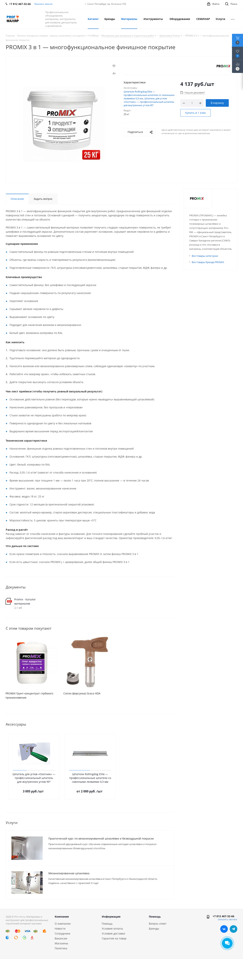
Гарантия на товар (114, 938)
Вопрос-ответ (157, 923)
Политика (61, 948)
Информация (111, 916)
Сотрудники (62, 933)
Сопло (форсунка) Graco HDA (81, 693)
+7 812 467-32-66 (223, 916)
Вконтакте (224, 929)
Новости (60, 928)
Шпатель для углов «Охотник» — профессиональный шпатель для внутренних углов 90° (149, 102)
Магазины (61, 943)
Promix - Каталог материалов (25, 601)
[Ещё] (232, 19)
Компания (62, 916)
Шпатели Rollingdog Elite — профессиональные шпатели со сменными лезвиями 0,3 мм (149, 95)
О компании (63, 923)
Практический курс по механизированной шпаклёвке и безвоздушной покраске (101, 838)
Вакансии (61, 938)
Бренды (154, 928)
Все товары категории (205, 256)
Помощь (107, 923)
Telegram (233, 929)
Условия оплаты (112, 928)
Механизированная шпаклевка (68, 873)
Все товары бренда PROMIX (208, 262)
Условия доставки (113, 933)
